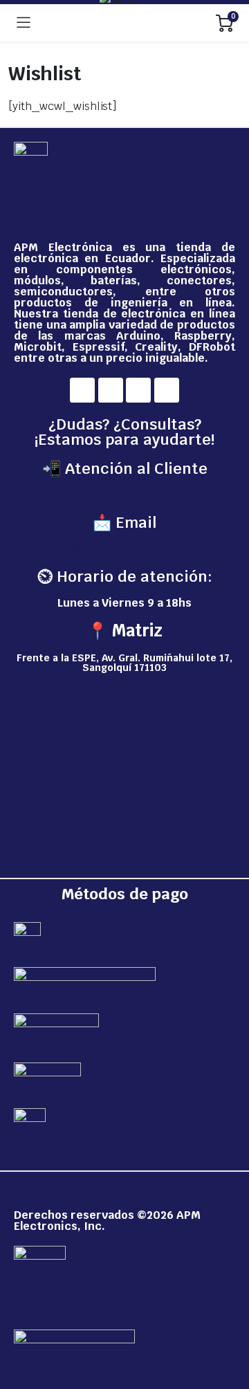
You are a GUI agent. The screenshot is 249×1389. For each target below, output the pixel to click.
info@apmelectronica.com (125, 549)
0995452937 (124, 495)
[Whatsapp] (166, 390)
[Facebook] (82, 390)
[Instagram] (110, 390)
